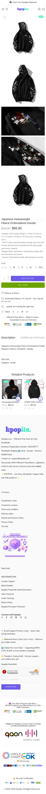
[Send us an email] (11, 617)
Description (8, 337)
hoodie (13, 363)
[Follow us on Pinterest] (16, 617)
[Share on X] (13, 312)
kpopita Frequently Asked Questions (16, 590)
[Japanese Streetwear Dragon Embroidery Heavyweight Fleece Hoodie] (38, 219)
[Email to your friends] (27, 312)
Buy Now (23, 285)
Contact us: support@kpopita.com (15, 459)
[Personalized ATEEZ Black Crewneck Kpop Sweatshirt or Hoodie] (12, 389)
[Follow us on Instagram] (21, 617)
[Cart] (43, 9)
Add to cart (27, 278)
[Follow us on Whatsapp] (26, 617)
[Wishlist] (5, 18)
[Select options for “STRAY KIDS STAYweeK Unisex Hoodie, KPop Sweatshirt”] (40, 398)
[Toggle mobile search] (6, 9)
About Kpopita (7, 586)
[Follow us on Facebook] (7, 617)
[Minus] (8, 280)
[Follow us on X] (2, 617)
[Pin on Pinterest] (22, 312)
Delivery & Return (11, 293)
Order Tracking (7, 598)
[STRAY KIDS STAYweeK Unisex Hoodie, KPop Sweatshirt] (34, 389)
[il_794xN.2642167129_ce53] (23, 121)
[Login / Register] (39, 9)
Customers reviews (9, 505)
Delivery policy (7, 514)
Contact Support (8, 581)
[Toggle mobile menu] (3, 9)
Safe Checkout (7, 594)
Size (3, 263)
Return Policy (7, 602)
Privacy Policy (7, 522)
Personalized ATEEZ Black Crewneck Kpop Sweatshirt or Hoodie (12, 402)
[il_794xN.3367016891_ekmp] (23, 37)
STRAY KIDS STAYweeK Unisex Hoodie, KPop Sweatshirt (34, 402)
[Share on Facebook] (18, 312)
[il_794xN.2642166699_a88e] (23, 83)
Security (4, 526)
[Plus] (8, 277)
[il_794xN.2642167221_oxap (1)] (23, 151)
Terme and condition (9, 509)
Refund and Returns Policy (12, 518)
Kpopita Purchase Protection (13, 607)
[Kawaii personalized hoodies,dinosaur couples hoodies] (43, 219)
